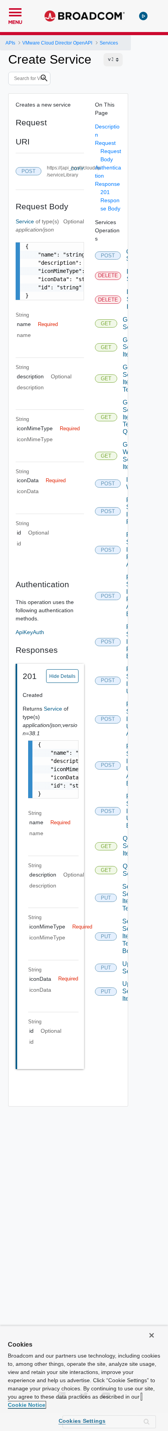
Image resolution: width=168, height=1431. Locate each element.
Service (26, 221)
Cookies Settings (82, 1421)
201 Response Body (110, 200)
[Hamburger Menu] (15, 11)
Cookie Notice (26, 1405)
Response (107, 184)
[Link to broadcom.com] (85, 16)
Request (105, 143)
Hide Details (62, 676)
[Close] (151, 1335)
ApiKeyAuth (30, 632)
